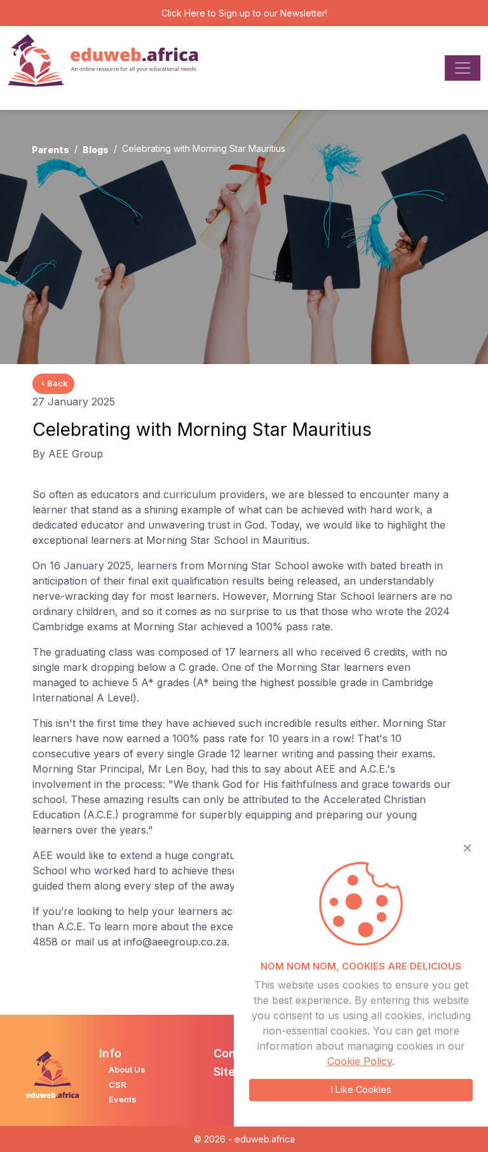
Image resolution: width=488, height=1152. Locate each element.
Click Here (183, 13)
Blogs (96, 149)
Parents (50, 149)
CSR (117, 1085)
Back (57, 383)
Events (123, 1099)
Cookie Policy (359, 1061)
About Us (127, 1069)
